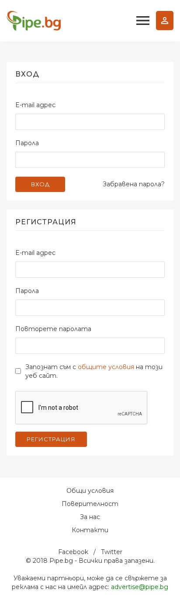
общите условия (106, 367)
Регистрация (51, 439)
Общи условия (90, 491)
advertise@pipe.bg (139, 587)
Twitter (111, 552)
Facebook (73, 552)
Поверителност (90, 504)
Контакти (90, 530)
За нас (90, 517)
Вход (164, 20)
